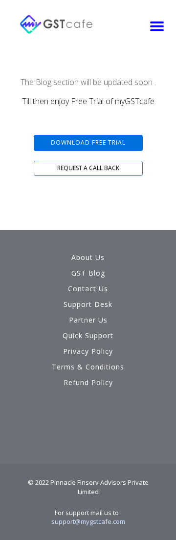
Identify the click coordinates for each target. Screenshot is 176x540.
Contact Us (88, 288)
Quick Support (88, 335)
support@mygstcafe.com (88, 521)
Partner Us (88, 319)
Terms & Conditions (88, 366)
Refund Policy (88, 382)
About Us (88, 257)
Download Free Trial (88, 142)
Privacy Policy (88, 351)
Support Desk (88, 304)
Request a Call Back (88, 168)
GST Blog (88, 273)
